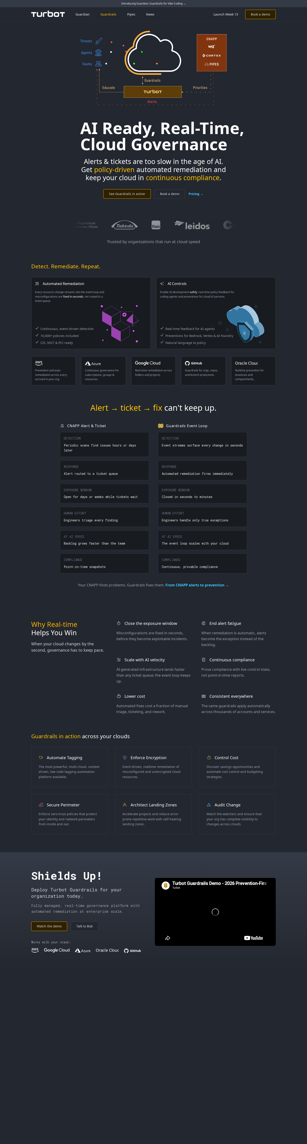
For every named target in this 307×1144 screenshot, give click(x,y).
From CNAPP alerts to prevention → (197, 585)
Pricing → (196, 194)
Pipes (131, 14)
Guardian (83, 14)
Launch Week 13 (226, 14)
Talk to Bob (84, 926)
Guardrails (108, 14)
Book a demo (260, 14)
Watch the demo (49, 926)
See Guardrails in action (127, 194)
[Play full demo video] (215, 912)
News (150, 14)
